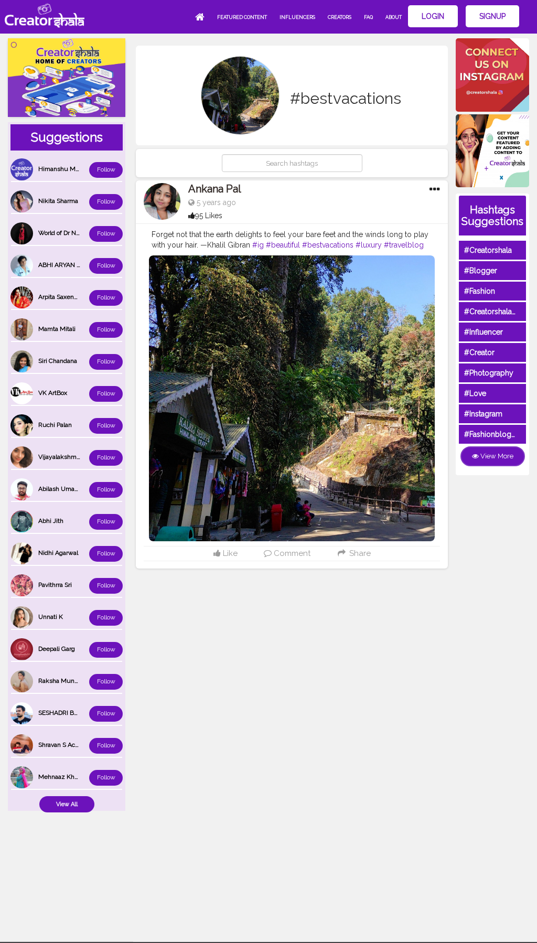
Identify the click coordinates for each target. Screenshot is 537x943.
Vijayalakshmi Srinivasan (73, 456)
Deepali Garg (56, 648)
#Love (475, 393)
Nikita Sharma (58, 201)
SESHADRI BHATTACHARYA (78, 712)
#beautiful (283, 245)
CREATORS (339, 17)
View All (67, 804)
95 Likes (208, 215)
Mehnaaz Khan (59, 776)
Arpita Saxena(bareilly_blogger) (82, 297)
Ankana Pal (214, 189)
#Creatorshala (488, 250)
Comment (291, 553)
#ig (258, 245)
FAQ (368, 17)
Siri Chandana (57, 361)
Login (433, 16)
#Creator (479, 352)
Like (229, 553)
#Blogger (480, 270)
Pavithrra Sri (55, 584)
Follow (106, 169)
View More (496, 456)
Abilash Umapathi (63, 488)
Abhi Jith (50, 520)
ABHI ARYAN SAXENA (69, 265)
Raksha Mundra (60, 680)
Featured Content (242, 17)
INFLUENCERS (297, 17)
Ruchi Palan (55, 424)
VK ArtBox (52, 393)
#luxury (369, 245)
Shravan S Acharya (64, 744)
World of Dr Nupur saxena (75, 233)
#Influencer (483, 332)
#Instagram (483, 414)
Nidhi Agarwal (58, 552)
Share (358, 553)
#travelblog (404, 245)
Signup (492, 16)
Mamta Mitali (57, 329)
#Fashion (479, 291)
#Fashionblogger (493, 434)
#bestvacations (327, 245)
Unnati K (50, 616)
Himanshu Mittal (62, 169)
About (393, 17)
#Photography (488, 373)
